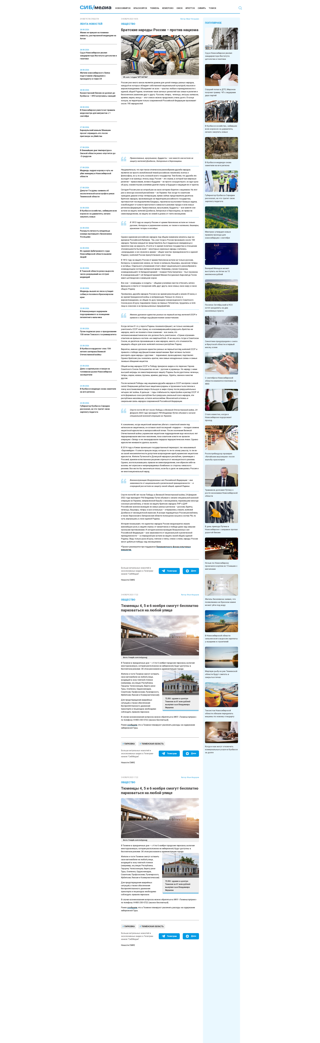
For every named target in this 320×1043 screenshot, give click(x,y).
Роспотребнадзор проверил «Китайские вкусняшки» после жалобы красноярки (219, 456)
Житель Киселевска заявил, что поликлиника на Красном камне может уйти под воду (220, 602)
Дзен (193, 571)
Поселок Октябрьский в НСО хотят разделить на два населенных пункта (219, 308)
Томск (212, 8)
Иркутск (190, 8)
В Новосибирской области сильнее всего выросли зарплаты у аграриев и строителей (221, 638)
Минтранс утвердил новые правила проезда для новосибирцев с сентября (218, 235)
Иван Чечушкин (192, 19)
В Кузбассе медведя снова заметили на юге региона (218, 164)
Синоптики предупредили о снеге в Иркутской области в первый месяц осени (221, 344)
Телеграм (172, 571)
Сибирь (202, 8)
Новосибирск (122, 8)
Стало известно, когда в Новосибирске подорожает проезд (218, 417)
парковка (129, 744)
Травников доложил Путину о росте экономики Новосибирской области (221, 493)
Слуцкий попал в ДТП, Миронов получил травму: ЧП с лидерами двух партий (220, 92)
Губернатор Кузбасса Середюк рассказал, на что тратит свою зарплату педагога (220, 198)
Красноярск (140, 8)
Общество (128, 23)
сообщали (132, 725)
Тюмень (154, 8)
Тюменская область (152, 744)
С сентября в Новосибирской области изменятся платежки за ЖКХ (220, 381)
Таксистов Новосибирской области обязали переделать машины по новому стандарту (219, 713)
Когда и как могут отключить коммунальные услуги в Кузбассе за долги (221, 749)
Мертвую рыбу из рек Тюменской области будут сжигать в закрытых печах (221, 674)
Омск (179, 8)
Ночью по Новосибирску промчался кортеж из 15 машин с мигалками (221, 566)
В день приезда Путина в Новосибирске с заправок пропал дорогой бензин (221, 529)
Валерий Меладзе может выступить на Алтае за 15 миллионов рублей (217, 271)
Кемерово (168, 8)
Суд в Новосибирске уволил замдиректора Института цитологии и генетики (218, 56)
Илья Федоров (193, 595)
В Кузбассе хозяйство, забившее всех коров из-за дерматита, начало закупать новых (221, 129)
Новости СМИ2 (128, 580)
